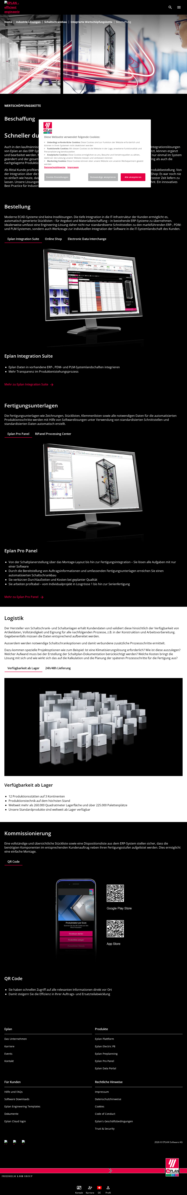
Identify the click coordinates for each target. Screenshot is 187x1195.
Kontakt (9, 1061)
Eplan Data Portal (105, 1068)
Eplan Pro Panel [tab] (18, 434)
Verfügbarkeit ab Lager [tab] (23, 668)
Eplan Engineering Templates (22, 1106)
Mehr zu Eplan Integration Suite (29, 384)
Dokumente (11, 1113)
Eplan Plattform (104, 1039)
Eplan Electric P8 (105, 1046)
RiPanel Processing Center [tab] (53, 434)
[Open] (179, 7)
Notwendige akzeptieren (103, 177)
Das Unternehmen (15, 1039)
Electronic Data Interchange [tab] (87, 239)
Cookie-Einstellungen (57, 177)
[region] (95, 153)
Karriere (9, 1046)
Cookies (99, 1106)
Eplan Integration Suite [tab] (23, 239)
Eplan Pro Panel (104, 1061)
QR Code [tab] (13, 862)
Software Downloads (16, 1099)
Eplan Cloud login (15, 1121)
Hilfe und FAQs (13, 1092)
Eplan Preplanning (106, 1053)
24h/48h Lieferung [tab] (58, 668)
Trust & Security (105, 1128)
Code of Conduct (105, 1113)
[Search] (170, 7)
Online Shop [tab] (53, 239)
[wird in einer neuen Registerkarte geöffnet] (6, 1142)
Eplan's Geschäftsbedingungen (114, 1121)
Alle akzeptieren (133, 177)
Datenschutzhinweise (108, 1099)
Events (8, 1053)
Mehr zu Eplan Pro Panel (21, 597)
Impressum (102, 1092)
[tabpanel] (93, 318)
